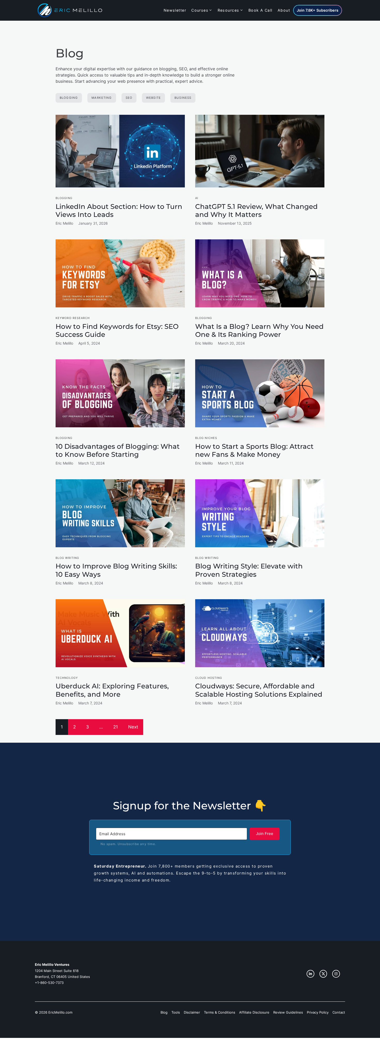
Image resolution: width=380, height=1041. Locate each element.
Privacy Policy (318, 1012)
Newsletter (175, 10)
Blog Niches (206, 438)
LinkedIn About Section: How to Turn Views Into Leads (119, 210)
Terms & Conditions (219, 1012)
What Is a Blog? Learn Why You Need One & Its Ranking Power (259, 330)
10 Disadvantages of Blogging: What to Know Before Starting (118, 450)
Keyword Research (73, 318)
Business (182, 98)
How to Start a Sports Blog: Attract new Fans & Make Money (254, 450)
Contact (338, 1012)
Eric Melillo (64, 223)
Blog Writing (67, 558)
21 (115, 727)
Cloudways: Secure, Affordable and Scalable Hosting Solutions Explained (258, 690)
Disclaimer (192, 1012)
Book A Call (260, 10)
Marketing (102, 98)
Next (133, 727)
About (284, 10)
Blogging (69, 98)
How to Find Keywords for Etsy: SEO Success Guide (117, 330)
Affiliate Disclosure (254, 1012)
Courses (199, 10)
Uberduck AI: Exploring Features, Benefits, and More (112, 690)
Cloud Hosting (208, 678)
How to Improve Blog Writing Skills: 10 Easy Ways (116, 570)
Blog (164, 1012)
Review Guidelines (288, 1012)
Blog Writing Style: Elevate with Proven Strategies (249, 570)
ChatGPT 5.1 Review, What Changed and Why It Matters (256, 210)
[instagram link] (310, 974)
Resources (228, 10)
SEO (129, 98)
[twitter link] (323, 974)
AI (196, 198)
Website (153, 98)
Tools (175, 1012)
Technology (67, 678)
